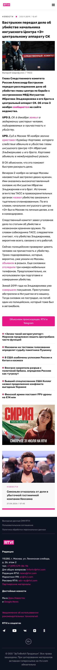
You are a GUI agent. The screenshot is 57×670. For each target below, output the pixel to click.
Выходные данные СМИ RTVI (16, 521)
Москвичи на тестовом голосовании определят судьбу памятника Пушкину (26, 348)
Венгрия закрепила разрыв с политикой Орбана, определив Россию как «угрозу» (26, 370)
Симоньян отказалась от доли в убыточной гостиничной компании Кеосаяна (27, 495)
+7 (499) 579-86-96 (17, 566)
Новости (8, 17)
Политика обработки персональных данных (24, 529)
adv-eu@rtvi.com (27, 580)
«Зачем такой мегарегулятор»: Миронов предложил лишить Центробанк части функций (28, 336)
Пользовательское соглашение (17, 525)
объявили (8, 263)
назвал (17, 197)
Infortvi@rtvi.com (36, 569)
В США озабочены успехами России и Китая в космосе (27, 359)
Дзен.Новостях (16, 598)
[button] (53, 5)
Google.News (11, 601)
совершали (9, 289)
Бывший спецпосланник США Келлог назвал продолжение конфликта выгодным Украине (26, 384)
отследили (9, 267)
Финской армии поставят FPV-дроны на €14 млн (26, 396)
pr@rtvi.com (26, 576)
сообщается (20, 107)
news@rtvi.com (28, 573)
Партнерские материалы (16, 584)
